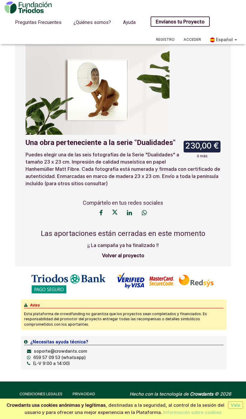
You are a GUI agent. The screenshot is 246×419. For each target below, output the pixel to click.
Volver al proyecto (123, 255)
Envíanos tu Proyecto (180, 22)
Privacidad (84, 394)
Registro (165, 39)
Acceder (192, 39)
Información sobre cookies (192, 412)
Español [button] (224, 39)
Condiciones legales (41, 394)
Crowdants (201, 394)
